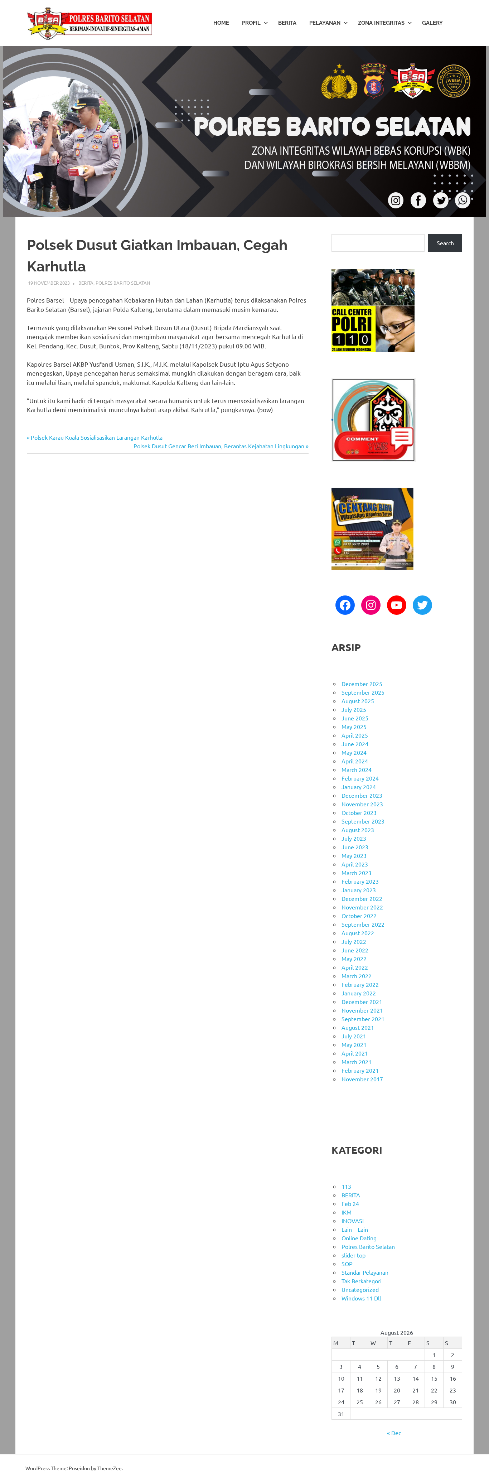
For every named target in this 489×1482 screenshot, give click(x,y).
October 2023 (359, 812)
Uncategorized (360, 1289)
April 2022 (355, 967)
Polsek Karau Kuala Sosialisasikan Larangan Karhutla (96, 437)
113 (346, 1186)
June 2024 (355, 743)
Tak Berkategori (362, 1280)
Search (445, 242)
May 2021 (354, 1044)
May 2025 (354, 726)
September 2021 (363, 1018)
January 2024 (359, 786)
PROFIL (251, 23)
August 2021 (358, 1027)
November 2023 (362, 803)
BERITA (287, 23)
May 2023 (354, 855)
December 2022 (362, 898)
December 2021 (362, 1001)
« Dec (394, 1432)
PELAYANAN (324, 23)
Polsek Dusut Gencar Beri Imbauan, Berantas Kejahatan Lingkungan (219, 445)
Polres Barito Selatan (123, 283)
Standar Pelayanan (365, 1272)
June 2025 (355, 717)
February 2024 (360, 778)
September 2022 (363, 924)
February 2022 (360, 984)
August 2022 (358, 932)
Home (221, 23)
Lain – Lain (355, 1229)
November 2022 (362, 907)
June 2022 (355, 950)
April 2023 (355, 864)
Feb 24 (350, 1203)
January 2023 (359, 889)
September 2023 (363, 821)
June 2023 (355, 846)
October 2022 (359, 915)
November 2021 (362, 1010)
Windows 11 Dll (361, 1298)
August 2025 (358, 700)
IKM (347, 1212)
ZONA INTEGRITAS (381, 23)
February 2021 (360, 1070)
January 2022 (359, 992)
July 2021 (354, 1035)
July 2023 (354, 838)
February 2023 (360, 881)
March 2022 (357, 975)
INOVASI (353, 1220)
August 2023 (358, 829)
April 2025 (355, 735)
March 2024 (357, 769)
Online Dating (359, 1237)
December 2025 (362, 683)
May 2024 (354, 752)
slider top (353, 1255)
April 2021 (355, 1053)
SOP (347, 1263)
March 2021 (357, 1061)
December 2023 (362, 795)
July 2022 (354, 941)
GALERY (432, 23)
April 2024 (355, 760)
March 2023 (357, 872)
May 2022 (354, 958)
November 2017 (362, 1078)
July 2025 (354, 709)
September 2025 (363, 692)
